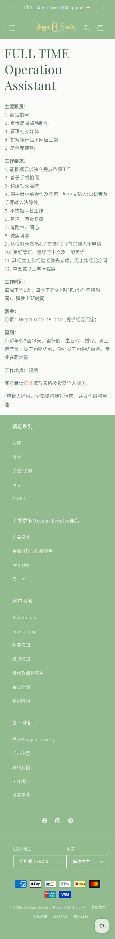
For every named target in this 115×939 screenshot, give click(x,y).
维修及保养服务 (28, 673)
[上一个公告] (11, 8)
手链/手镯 (22, 470)
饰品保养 (21, 537)
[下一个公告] (103, 8)
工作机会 (21, 781)
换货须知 (21, 659)
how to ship (24, 631)
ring (16, 484)
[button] (12, 28)
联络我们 (21, 767)
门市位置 (21, 753)
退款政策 (98, 907)
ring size (20, 564)
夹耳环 (19, 578)
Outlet (18, 498)
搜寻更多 (21, 795)
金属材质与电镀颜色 (32, 551)
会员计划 (21, 686)
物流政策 (81, 916)
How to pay (24, 617)
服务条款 (60, 916)
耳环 (16, 456)
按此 (28, 383)
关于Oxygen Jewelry (33, 739)
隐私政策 (40, 916)
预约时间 (21, 700)
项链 (16, 442)
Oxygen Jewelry (38, 907)
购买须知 (21, 645)
